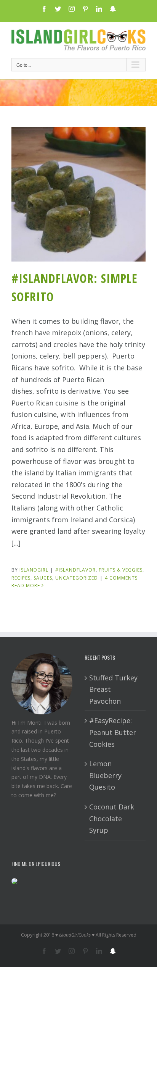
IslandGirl (33, 570)
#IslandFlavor (75, 570)
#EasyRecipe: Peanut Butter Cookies (112, 732)
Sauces (43, 578)
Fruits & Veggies (121, 570)
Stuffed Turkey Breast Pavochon (113, 689)
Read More (25, 585)
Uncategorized (76, 578)
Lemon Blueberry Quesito (105, 775)
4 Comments (121, 578)
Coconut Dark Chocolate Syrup (111, 818)
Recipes (20, 578)
